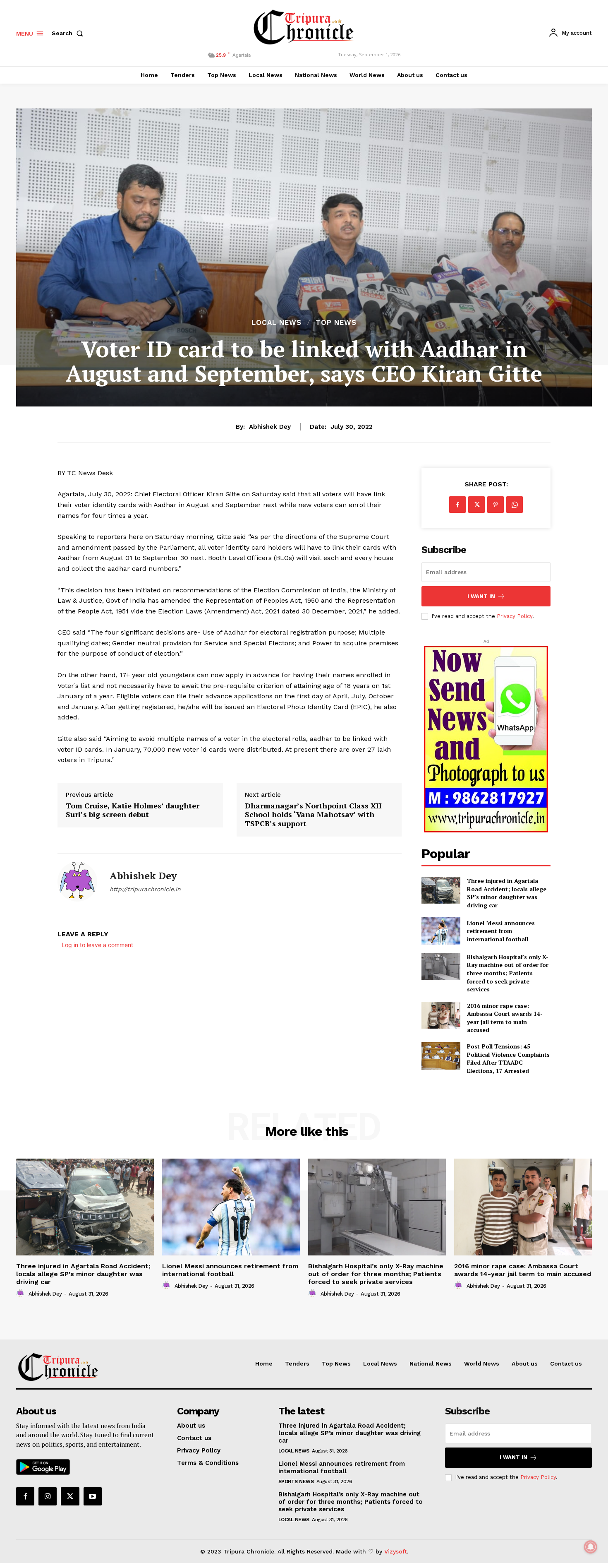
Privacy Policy (514, 616)
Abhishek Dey (270, 426)
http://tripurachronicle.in (145, 889)
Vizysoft (395, 1551)
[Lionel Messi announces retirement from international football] (440, 930)
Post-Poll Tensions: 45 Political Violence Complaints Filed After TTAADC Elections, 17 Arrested (508, 1058)
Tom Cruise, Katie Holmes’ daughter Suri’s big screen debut (132, 810)
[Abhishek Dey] (77, 882)
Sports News (296, 1481)
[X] (476, 504)
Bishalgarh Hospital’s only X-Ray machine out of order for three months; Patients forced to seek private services (507, 973)
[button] (69, 33)
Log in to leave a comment (97, 944)
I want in (481, 596)
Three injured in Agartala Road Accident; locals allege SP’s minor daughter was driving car (506, 893)
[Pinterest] (495, 504)
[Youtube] (93, 1496)
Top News (336, 322)
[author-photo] (21, 1293)
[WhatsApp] (514, 504)
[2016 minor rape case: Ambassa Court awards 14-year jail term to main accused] (440, 1015)
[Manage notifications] (590, 1546)
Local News (276, 322)
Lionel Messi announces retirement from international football (501, 931)
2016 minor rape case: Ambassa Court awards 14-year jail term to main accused (505, 1018)
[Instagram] (47, 1496)
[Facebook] (457, 504)
